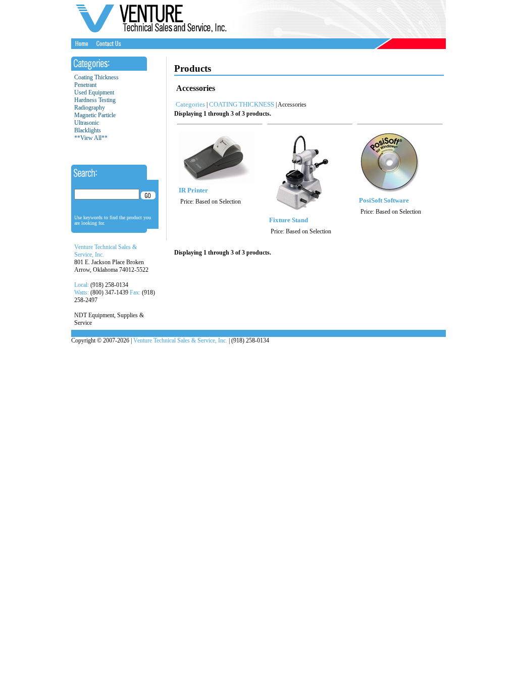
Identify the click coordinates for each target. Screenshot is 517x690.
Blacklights (87, 130)
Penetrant (85, 84)
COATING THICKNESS (241, 104)
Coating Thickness (96, 77)
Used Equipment (94, 92)
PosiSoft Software (384, 200)
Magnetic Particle (95, 115)
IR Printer (193, 190)
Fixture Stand (288, 220)
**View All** (91, 137)
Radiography (89, 107)
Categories (190, 104)
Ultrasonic (86, 122)
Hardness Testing (95, 100)
